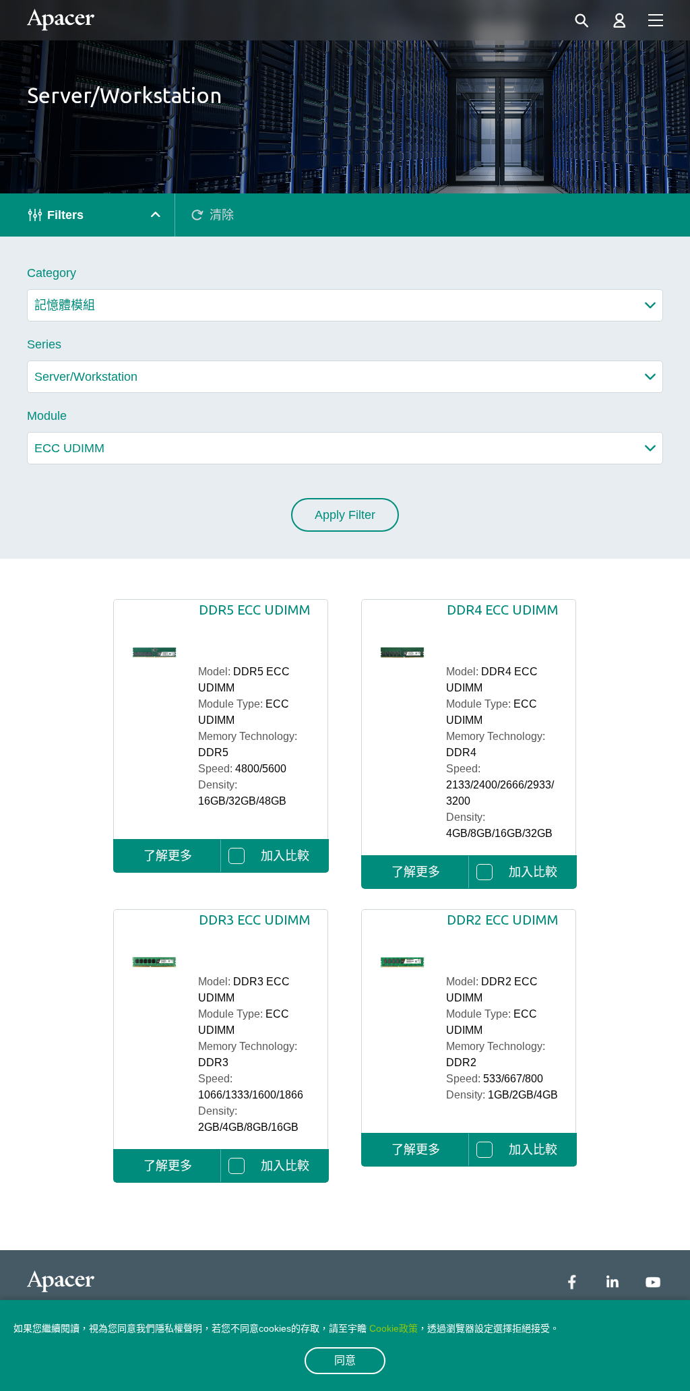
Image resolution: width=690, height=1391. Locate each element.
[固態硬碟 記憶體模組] (345, 305)
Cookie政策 (393, 1328)
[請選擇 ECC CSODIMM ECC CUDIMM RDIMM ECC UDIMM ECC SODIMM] (345, 448)
